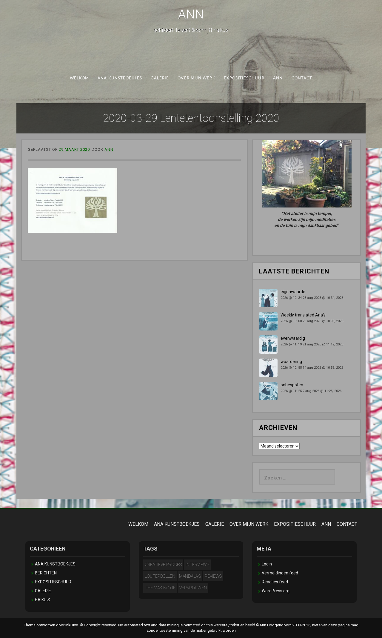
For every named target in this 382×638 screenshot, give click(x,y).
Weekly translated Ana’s (303, 315)
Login (267, 564)
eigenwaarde (293, 291)
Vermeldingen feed (280, 573)
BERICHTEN (46, 573)
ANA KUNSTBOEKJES (120, 78)
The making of (160, 587)
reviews (213, 576)
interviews (197, 564)
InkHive (71, 625)
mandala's (190, 576)
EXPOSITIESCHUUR (244, 78)
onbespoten (292, 384)
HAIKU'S (42, 599)
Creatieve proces (163, 564)
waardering (291, 361)
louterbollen (160, 576)
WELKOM (79, 78)
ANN (191, 14)
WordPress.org (275, 590)
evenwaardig (293, 338)
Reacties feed (275, 581)
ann (108, 149)
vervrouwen (193, 587)
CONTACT (302, 78)
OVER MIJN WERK (196, 78)
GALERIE (160, 78)
